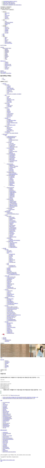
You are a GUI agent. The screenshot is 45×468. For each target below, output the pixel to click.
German (6, 54)
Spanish (6, 57)
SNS (4, 36)
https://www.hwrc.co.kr (15, 395)
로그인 (4, 79)
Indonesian (7, 50)
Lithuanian (7, 52)
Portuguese (7, 56)
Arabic (6, 59)
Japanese (6, 49)
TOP (1, 461)
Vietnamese (7, 51)
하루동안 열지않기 (5, 9)
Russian (6, 55)
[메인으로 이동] (1, 357)
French (6, 53)
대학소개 (4, 11)
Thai (5, 58)
